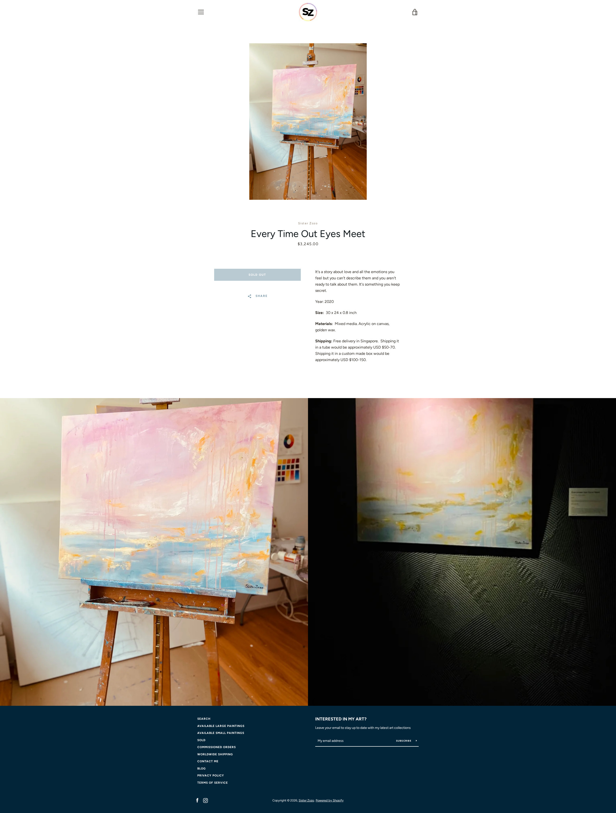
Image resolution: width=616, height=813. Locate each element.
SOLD (201, 740)
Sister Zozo (306, 800)
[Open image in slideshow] (308, 121)
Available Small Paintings (220, 733)
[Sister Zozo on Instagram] (205, 800)
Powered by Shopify (330, 800)
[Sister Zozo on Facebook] (197, 800)
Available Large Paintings (220, 726)
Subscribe (404, 740)
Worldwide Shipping (215, 754)
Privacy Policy (210, 775)
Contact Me (207, 761)
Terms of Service (212, 782)
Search (204, 718)
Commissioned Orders (216, 747)
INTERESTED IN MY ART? (340, 719)
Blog (201, 768)
